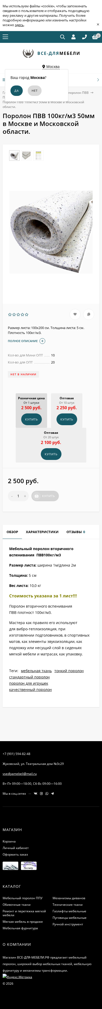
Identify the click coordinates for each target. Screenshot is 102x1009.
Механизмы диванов (69, 898)
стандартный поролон (29, 676)
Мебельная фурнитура (20, 928)
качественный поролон (30, 689)
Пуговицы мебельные (70, 917)
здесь (19, 24)
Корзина (9, 841)
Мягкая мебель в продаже (23, 921)
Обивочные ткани (17, 904)
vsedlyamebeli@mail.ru (20, 773)
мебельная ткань (36, 670)
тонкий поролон (69, 670)
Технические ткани (68, 904)
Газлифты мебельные (69, 911)
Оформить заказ (15, 854)
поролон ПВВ (78, 92)
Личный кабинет (16, 848)
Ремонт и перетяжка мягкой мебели (24, 913)
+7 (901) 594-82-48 (16, 754)
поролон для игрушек (28, 683)
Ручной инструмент (68, 924)
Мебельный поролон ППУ (22, 898)
